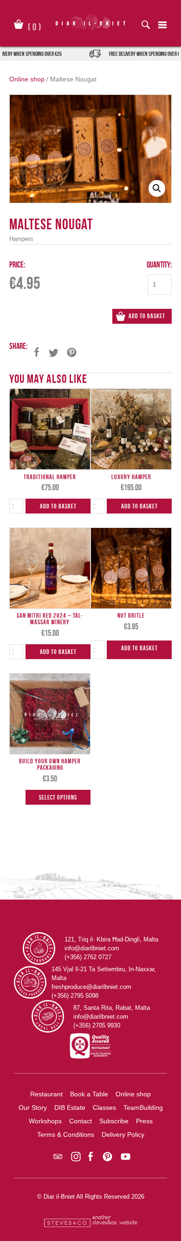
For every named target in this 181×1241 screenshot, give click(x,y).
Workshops (45, 1121)
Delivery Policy (123, 1134)
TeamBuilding (143, 1107)
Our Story (33, 1107)
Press (144, 1121)
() (34, 25)
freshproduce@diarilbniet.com (91, 986)
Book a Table (89, 1094)
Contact (80, 1121)
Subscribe (114, 1121)
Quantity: (159, 264)
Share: (18, 345)
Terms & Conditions (65, 1134)
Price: (17, 264)
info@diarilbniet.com (92, 948)
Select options (58, 797)
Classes (104, 1107)
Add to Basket (147, 316)
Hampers (21, 238)
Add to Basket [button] (58, 506)
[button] (157, 188)
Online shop (27, 79)
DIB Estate (69, 1107)
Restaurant (46, 1094)
